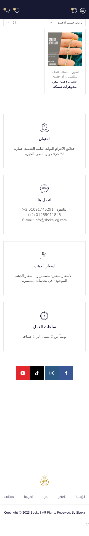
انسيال (65, 72)
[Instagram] (52, 373)
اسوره (75, 72)
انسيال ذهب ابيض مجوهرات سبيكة (65, 84)
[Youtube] (23, 373)
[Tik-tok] (37, 373)
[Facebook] (66, 373)
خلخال (56, 72)
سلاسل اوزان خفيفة (64, 77)
